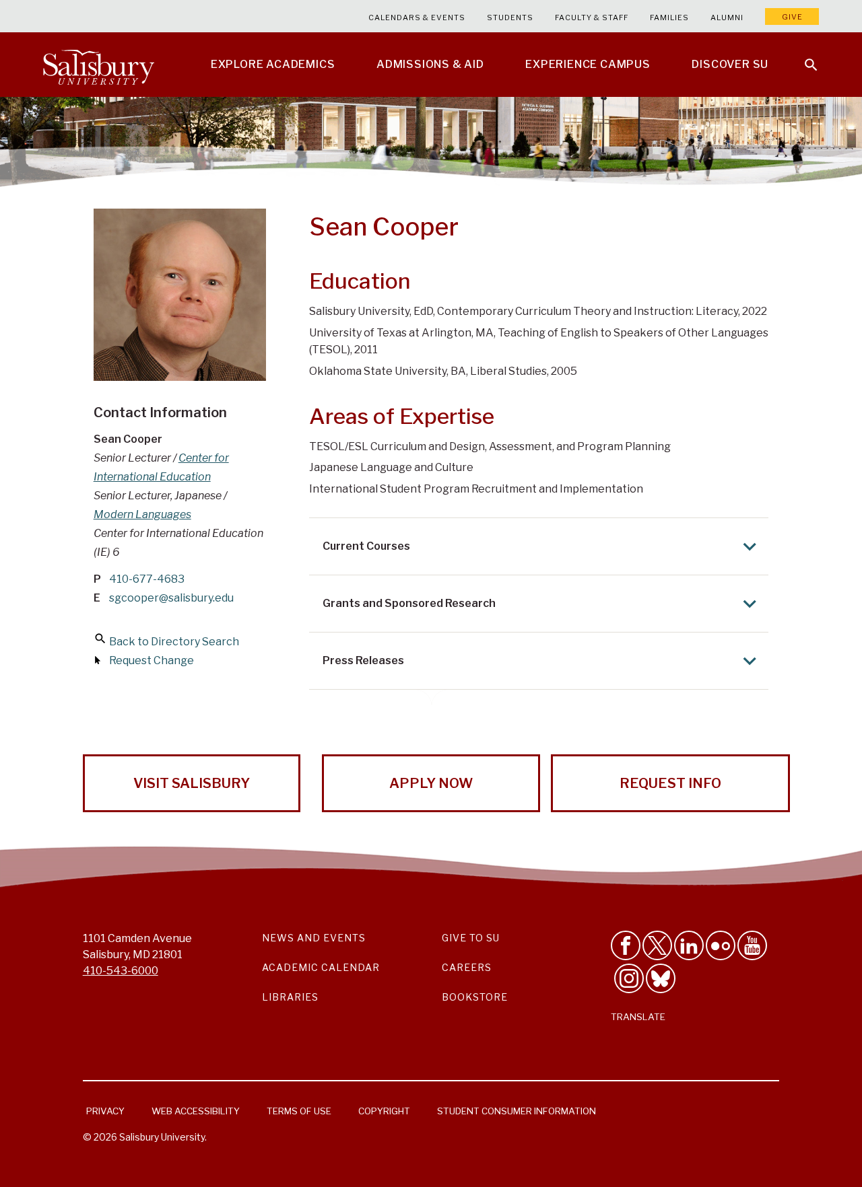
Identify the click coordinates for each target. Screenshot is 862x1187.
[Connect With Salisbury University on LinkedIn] (689, 945)
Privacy (105, 1111)
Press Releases (363, 660)
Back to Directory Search (174, 641)
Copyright (384, 1111)
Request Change (151, 660)
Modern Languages (142, 514)
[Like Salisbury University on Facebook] (625, 945)
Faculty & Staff (591, 17)
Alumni (726, 17)
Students (510, 17)
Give (792, 17)
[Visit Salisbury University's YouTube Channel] (752, 945)
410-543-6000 (120, 970)
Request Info (670, 783)
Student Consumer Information (516, 1111)
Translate (638, 1016)
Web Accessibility (196, 1111)
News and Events (314, 937)
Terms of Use (299, 1111)
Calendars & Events (416, 17)
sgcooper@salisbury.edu (171, 597)
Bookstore (475, 997)
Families (669, 17)
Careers (467, 967)
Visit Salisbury (191, 783)
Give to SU (471, 937)
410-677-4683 (147, 579)
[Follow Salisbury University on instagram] (629, 978)
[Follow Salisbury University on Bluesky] (660, 978)
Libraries (290, 997)
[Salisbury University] (98, 64)
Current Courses (366, 546)
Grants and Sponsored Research (409, 603)
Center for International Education (161, 467)
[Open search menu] (803, 56)
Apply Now (431, 783)
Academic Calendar (321, 967)
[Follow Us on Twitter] (657, 945)
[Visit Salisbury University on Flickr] (720, 945)
